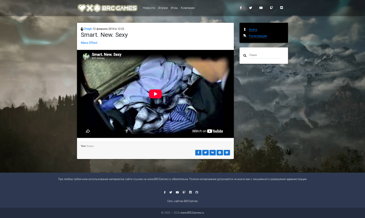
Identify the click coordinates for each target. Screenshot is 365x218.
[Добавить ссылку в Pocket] (227, 152)
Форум (163, 8)
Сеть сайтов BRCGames (182, 201)
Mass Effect (89, 43)
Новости (149, 8)
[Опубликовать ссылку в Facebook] (198, 152)
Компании (187, 8)
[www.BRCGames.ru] (107, 8)
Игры (174, 8)
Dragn (87, 29)
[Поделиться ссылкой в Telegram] (220, 152)
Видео (90, 146)
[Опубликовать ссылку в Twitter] (205, 152)
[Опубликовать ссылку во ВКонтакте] (212, 152)
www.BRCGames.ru (159, 179)
